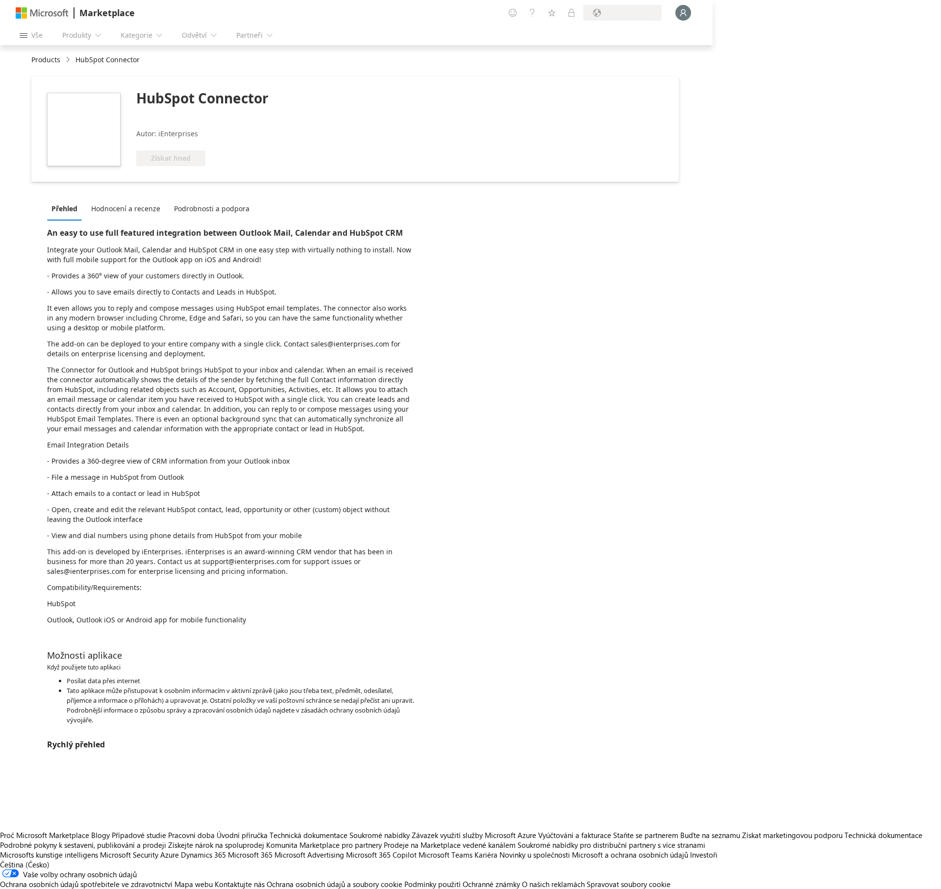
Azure (169, 855)
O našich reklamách (553, 884)
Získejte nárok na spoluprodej (216, 845)
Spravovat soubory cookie (628, 884)
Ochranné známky (491, 884)
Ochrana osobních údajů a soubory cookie (334, 884)
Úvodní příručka (242, 835)
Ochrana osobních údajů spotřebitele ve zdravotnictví (86, 884)
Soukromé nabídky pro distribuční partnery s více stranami (611, 845)
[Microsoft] (42, 13)
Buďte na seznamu (710, 835)
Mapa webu (193, 884)
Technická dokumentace (308, 835)
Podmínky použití (432, 884)
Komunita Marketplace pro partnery (324, 845)
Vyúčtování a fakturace (574, 835)
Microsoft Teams (445, 855)
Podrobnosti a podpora (211, 208)
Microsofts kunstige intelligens (49, 855)
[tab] (67, 208)
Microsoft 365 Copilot (381, 855)
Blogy (100, 835)
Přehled (64, 208)
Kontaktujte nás (240, 884)
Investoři (704, 855)
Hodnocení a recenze (125, 208)
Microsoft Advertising (309, 855)
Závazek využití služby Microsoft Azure (475, 835)
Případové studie (139, 835)
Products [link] (45, 59)
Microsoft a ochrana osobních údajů (630, 855)
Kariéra (485, 855)
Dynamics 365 (203, 855)
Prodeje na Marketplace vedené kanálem (450, 845)
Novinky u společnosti (534, 855)
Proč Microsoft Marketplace (44, 835)
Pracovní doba (191, 835)
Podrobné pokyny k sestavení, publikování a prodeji (83, 845)
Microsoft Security (129, 855)
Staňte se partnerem (645, 835)
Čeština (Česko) (25, 864)
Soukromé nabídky (379, 835)
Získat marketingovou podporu (792, 835)
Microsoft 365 (250, 855)
